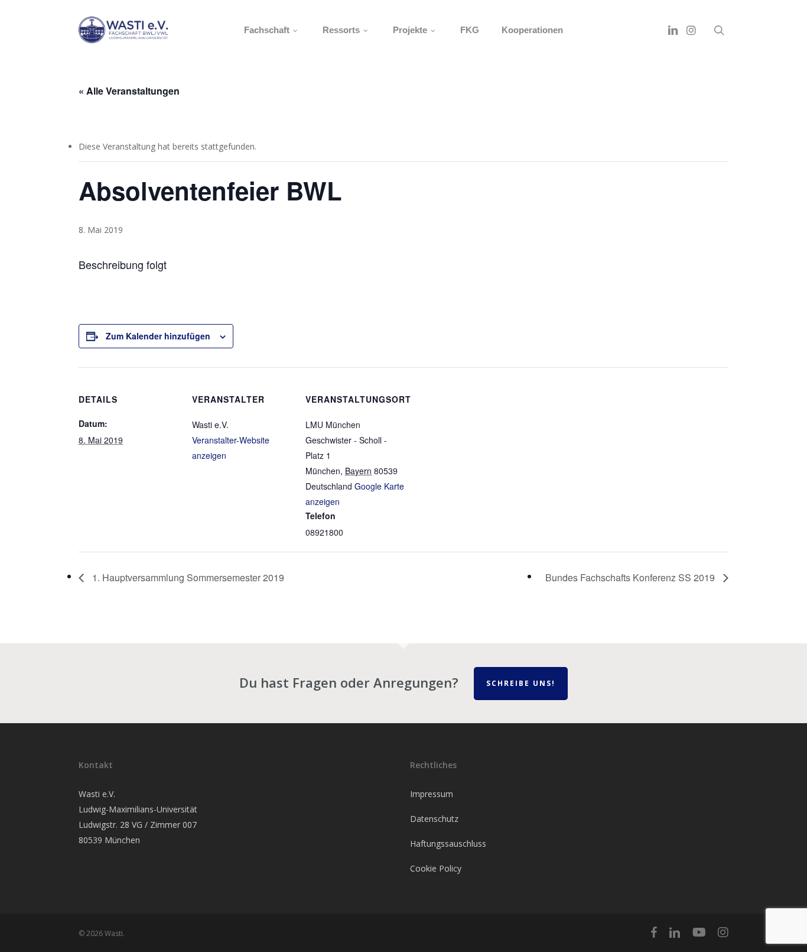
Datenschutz (434, 818)
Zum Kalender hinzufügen (158, 336)
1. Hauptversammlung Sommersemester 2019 (187, 577)
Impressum (431, 793)
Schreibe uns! (520, 683)
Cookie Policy (435, 868)
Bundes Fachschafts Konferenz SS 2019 (631, 577)
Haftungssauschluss (448, 843)
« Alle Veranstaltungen (129, 91)
